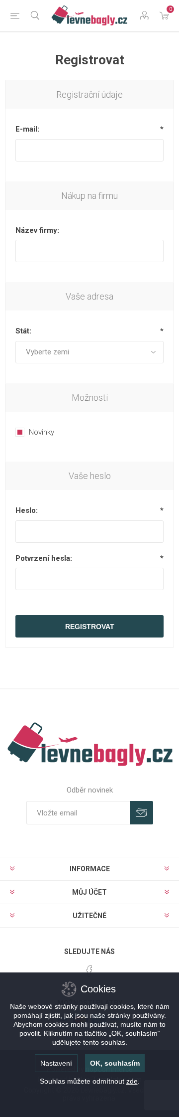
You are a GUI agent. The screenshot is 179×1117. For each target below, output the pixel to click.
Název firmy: (37, 230)
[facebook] (89, 971)
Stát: (23, 330)
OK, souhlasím (115, 1063)
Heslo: (26, 510)
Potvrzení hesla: (43, 558)
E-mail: (27, 129)
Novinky (41, 432)
